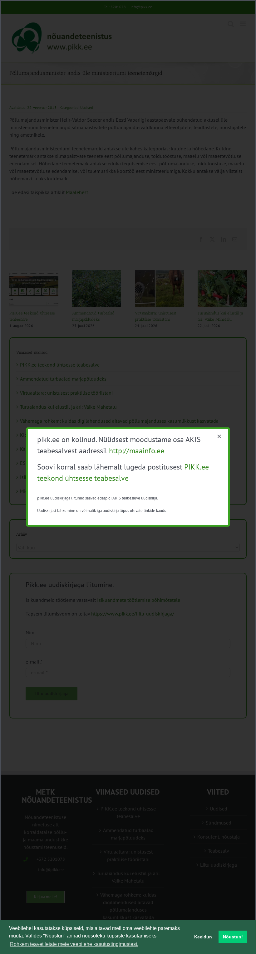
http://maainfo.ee (136, 450)
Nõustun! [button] (233, 936)
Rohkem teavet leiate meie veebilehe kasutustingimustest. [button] (74, 944)
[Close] (219, 436)
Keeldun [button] (203, 936)
